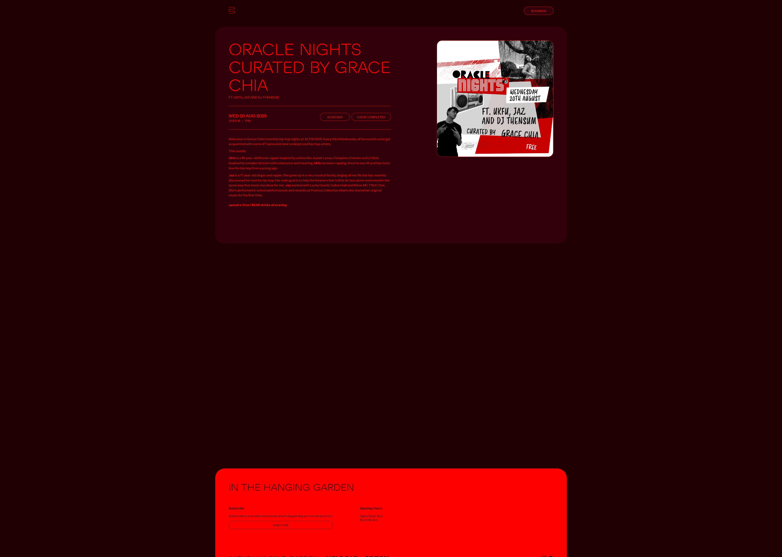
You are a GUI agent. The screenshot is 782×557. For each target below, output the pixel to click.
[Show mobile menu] (231, 11)
